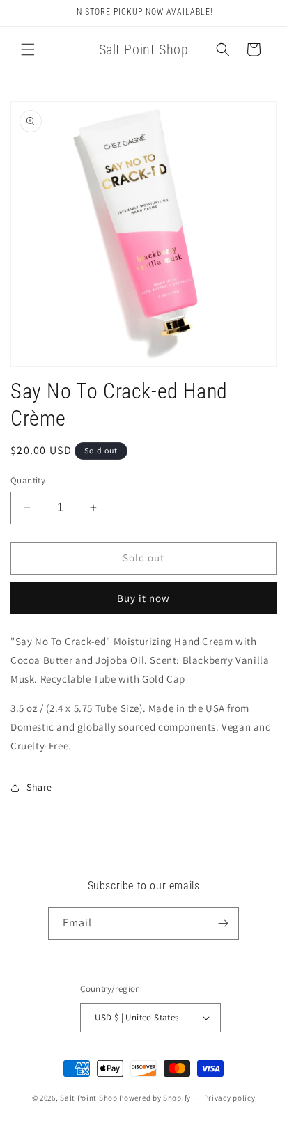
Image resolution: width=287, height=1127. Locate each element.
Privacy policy (230, 1098)
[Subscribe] (223, 923)
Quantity (27, 480)
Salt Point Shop (89, 1098)
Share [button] (39, 787)
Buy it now (143, 598)
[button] (28, 49)
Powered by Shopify (155, 1098)
